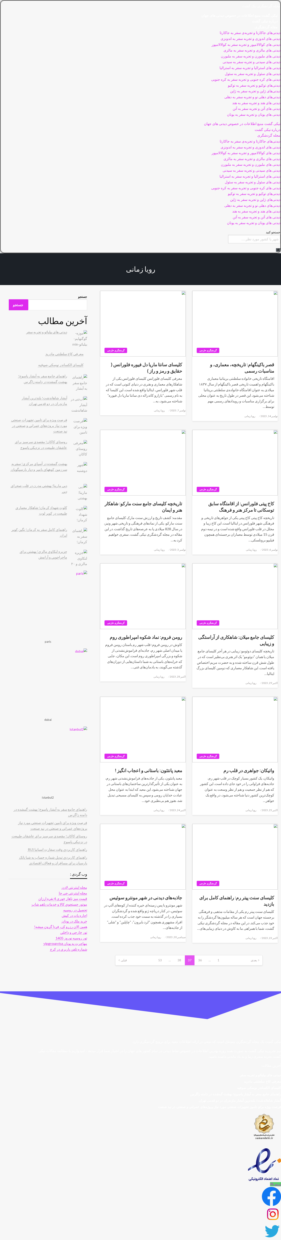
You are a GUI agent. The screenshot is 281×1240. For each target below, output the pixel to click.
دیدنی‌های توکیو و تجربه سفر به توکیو (254, 85)
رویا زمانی (249, 416)
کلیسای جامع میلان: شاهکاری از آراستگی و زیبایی (236, 640)
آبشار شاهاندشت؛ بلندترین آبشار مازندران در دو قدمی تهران (240, 1101)
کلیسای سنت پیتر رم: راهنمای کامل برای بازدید (236, 900)
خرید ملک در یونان (74, 921)
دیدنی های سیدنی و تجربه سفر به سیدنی (251, 62)
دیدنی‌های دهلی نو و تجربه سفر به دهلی (252, 97)
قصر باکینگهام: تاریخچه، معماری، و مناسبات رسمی (242, 367)
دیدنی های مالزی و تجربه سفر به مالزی (251, 50)
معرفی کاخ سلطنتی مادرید (64, 354)
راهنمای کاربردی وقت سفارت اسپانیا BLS (57, 849)
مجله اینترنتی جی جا (73, 893)
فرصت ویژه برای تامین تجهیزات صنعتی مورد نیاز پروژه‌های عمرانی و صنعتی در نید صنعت (39, 425)
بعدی (254, 960)
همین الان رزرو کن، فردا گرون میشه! (60, 926)
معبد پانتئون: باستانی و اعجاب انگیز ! (148, 770)
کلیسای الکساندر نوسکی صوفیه (61, 365)
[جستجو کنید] (278, 250)
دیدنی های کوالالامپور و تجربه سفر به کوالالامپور (246, 45)
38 (179, 960)
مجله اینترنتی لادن (74, 887)
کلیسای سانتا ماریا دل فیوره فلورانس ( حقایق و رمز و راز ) (146, 367)
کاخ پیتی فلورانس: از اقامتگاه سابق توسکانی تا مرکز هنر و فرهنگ (241, 506)
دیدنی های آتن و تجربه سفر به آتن (256, 109)
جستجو (82, 296)
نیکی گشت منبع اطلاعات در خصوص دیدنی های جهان (239, 15)
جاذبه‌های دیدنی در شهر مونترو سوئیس (146, 897)
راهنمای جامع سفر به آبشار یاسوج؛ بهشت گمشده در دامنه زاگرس (235, 1094)
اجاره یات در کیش (74, 915)
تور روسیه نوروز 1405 (71, 938)
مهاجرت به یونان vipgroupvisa (65, 943)
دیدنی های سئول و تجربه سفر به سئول (252, 74)
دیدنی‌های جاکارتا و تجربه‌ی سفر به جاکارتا (250, 33)
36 (200, 960)
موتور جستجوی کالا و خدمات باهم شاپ (59, 904)
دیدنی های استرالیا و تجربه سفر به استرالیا (250, 68)
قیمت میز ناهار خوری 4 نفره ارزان (62, 898)
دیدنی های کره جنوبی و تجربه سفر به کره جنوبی (245, 79)
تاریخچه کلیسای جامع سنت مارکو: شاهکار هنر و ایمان (143, 506)
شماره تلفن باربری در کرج (68, 949)
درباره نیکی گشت (265, 21)
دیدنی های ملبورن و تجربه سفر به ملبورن (250, 56)
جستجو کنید (273, 232)
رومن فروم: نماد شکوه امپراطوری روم (146, 637)
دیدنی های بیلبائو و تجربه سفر (46, 332)
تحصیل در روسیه (75, 910)
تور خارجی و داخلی (73, 932)
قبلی (124, 960)
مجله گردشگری (266, 27)
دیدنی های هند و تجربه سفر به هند (256, 103)
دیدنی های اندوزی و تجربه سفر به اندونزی (250, 39)
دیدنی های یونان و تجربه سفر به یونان (253, 114)
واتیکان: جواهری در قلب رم (248, 770)
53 (160, 960)
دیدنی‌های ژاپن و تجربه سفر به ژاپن (255, 91)
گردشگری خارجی (208, 350)
